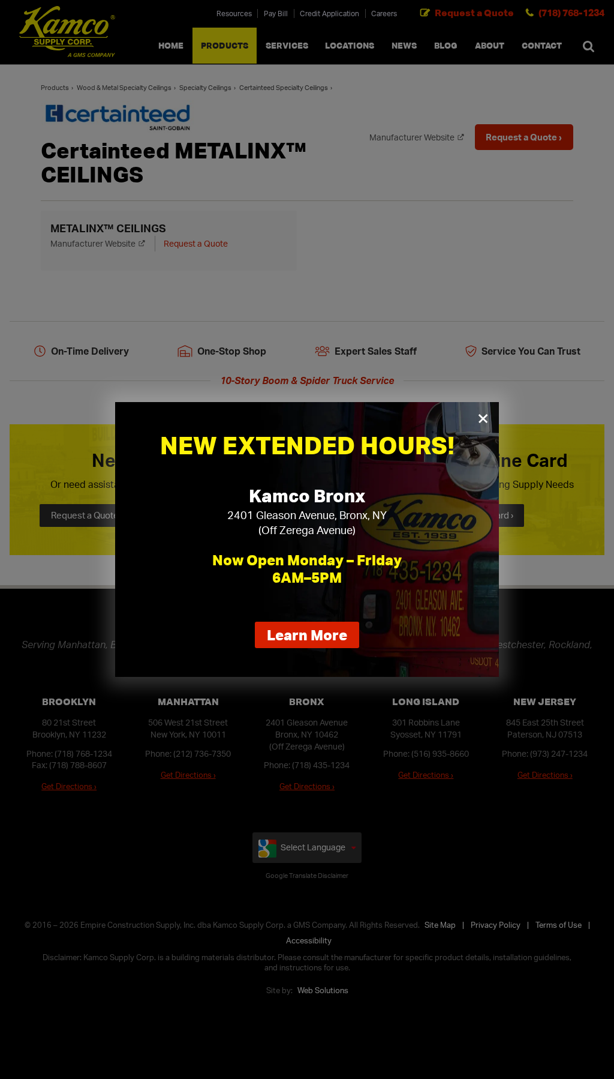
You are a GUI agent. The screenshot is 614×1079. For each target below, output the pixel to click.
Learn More (313, 636)
